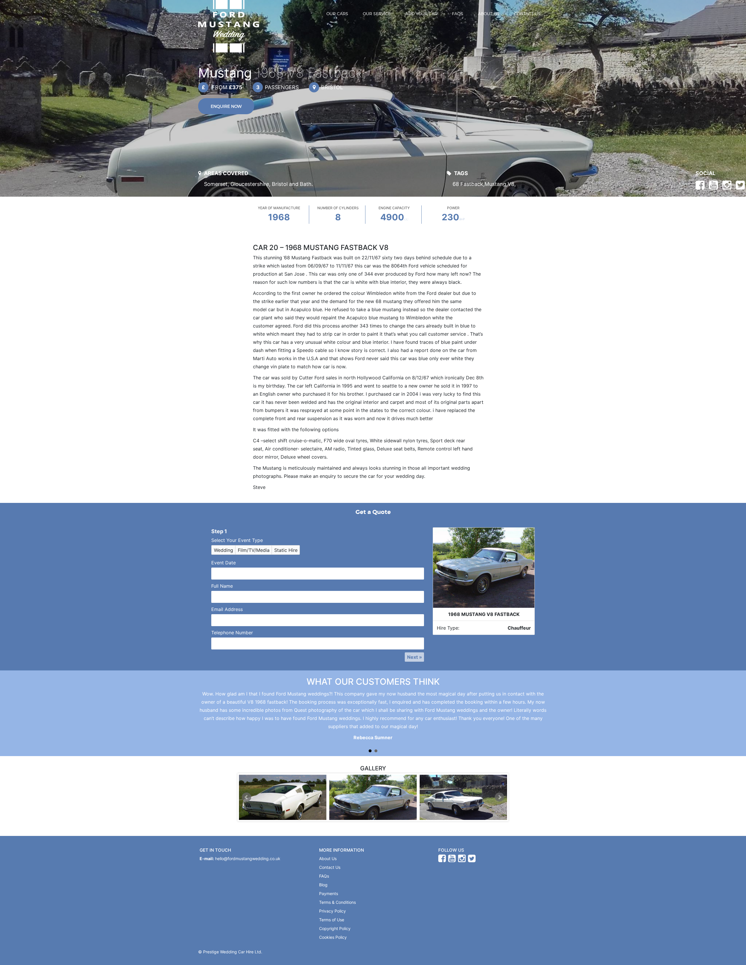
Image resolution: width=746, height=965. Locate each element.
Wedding (223, 550)
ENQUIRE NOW (226, 106)
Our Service (377, 13)
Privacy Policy (332, 910)
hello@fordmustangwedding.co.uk (247, 858)
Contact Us (527, 13)
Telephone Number (232, 632)
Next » (414, 657)
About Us (488, 13)
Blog (323, 884)
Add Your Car (421, 13)
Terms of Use (331, 919)
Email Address (227, 609)
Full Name (222, 586)
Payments (328, 893)
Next (499, 797)
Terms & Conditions (337, 902)
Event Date (223, 563)
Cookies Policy (333, 937)
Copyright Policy (335, 928)
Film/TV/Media (254, 550)
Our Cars (337, 13)
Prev (246, 797)
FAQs (457, 13)
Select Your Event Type (237, 540)
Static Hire (286, 550)
